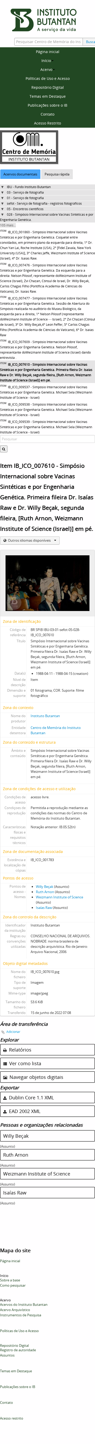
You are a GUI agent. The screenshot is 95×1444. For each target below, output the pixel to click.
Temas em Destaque (48, 96)
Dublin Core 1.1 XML (31, 1097)
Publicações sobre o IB (47, 105)
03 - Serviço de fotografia (25, 192)
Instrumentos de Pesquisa (20, 1315)
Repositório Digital (47, 87)
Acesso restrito (11, 1418)
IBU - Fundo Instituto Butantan (29, 187)
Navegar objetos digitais (35, 1077)
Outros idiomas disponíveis (29, 540)
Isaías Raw (44, 907)
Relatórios (19, 1050)
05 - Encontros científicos (25, 209)
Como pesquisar (13, 1285)
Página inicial (47, 51)
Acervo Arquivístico (15, 1309)
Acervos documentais (20, 174)
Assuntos (7, 1355)
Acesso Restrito (47, 123)
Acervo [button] (46, 69)
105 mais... (8, 225)
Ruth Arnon (45, 891)
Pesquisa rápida (57, 174)
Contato (47, 114)
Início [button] (46, 60)
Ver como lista (24, 1063)
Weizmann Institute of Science (59, 897)
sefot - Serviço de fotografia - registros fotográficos (44, 203)
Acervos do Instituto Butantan (24, 1304)
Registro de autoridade (18, 1350)
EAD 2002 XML (24, 1111)
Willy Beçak (44, 886)
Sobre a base (10, 1280)
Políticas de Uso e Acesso (48, 78)
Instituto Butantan (45, 715)
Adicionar (13, 1031)
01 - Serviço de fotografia (25, 198)
